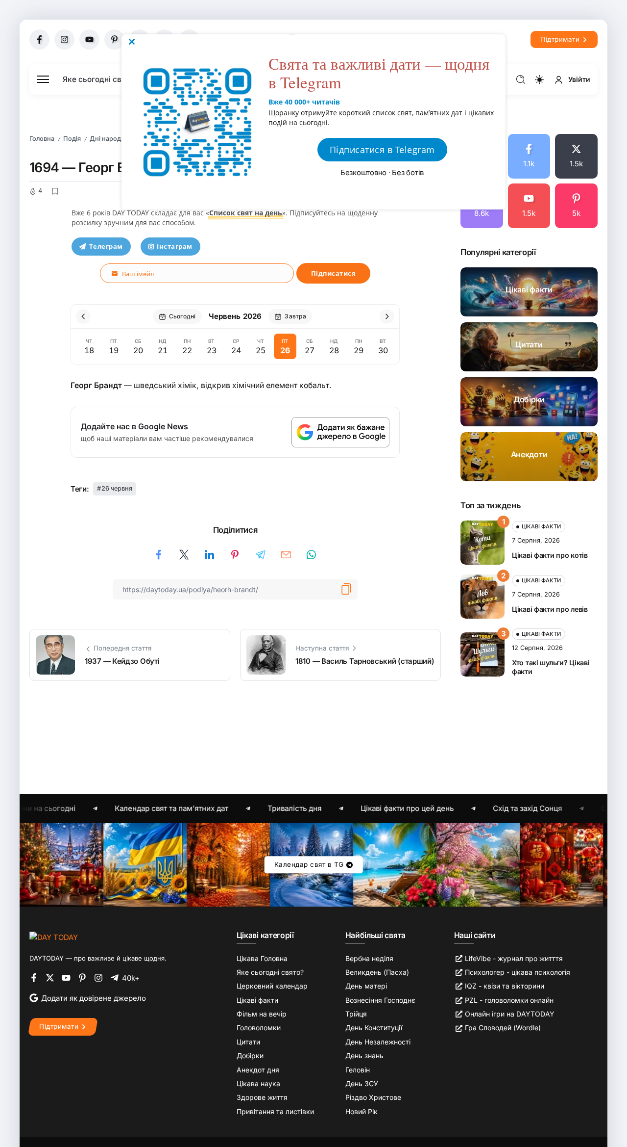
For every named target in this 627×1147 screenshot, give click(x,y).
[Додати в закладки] (55, 191)
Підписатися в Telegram (382, 150)
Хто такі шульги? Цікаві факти (550, 667)
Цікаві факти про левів (550, 609)
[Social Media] (39, 39)
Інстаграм (175, 246)
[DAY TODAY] (53, 936)
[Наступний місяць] (387, 316)
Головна (41, 138)
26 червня (116, 488)
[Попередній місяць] (83, 316)
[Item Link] (529, 291)
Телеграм (106, 246)
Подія (72, 138)
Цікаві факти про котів (550, 555)
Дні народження (115, 138)
